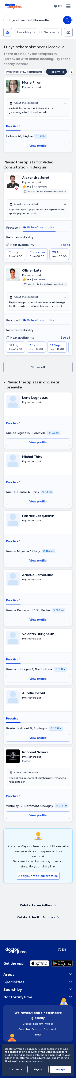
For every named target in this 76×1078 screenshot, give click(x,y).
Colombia (24, 1029)
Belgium (38, 1023)
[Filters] (7, 32)
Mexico (49, 1023)
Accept (60, 1069)
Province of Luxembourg (24, 72)
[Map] (68, 32)
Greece (27, 1023)
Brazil (38, 1034)
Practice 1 (13, 126)
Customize (15, 1069)
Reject (38, 1069)
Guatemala (51, 1029)
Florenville (56, 72)
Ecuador (37, 1029)
